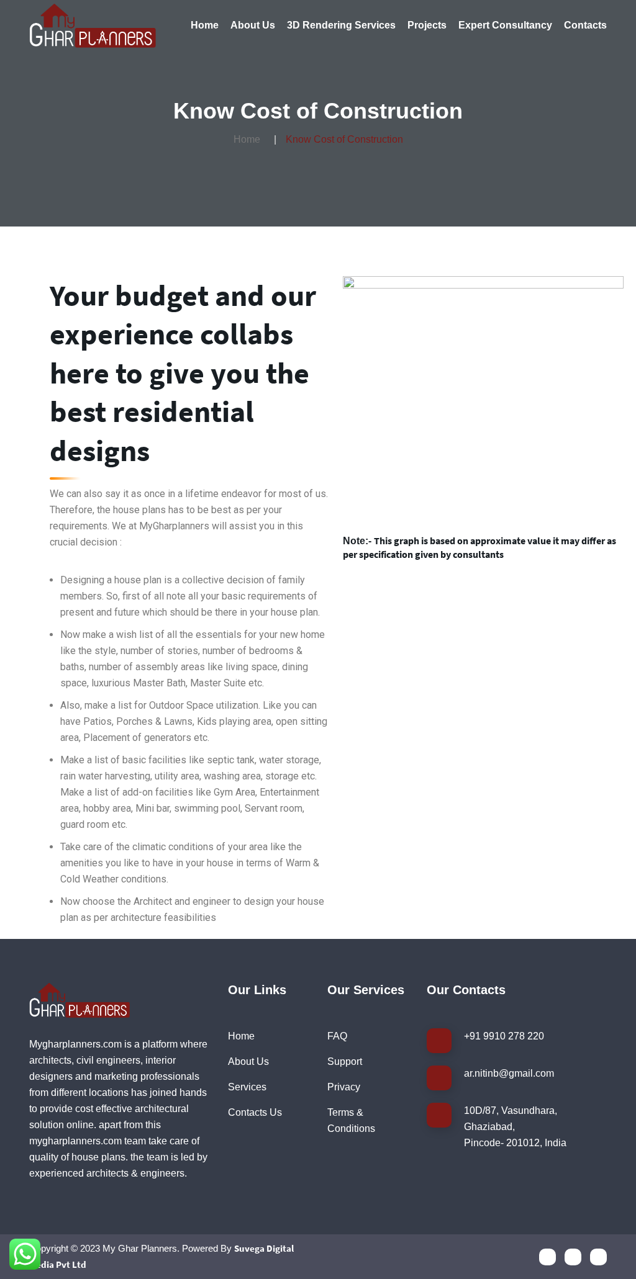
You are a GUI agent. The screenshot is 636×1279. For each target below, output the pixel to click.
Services (247, 1087)
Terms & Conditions (351, 1120)
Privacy (343, 1087)
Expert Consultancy (505, 25)
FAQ (337, 1036)
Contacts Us (255, 1112)
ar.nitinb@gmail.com (509, 1073)
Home (205, 25)
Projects (427, 25)
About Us (252, 25)
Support (344, 1061)
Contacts (585, 25)
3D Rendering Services (341, 25)
